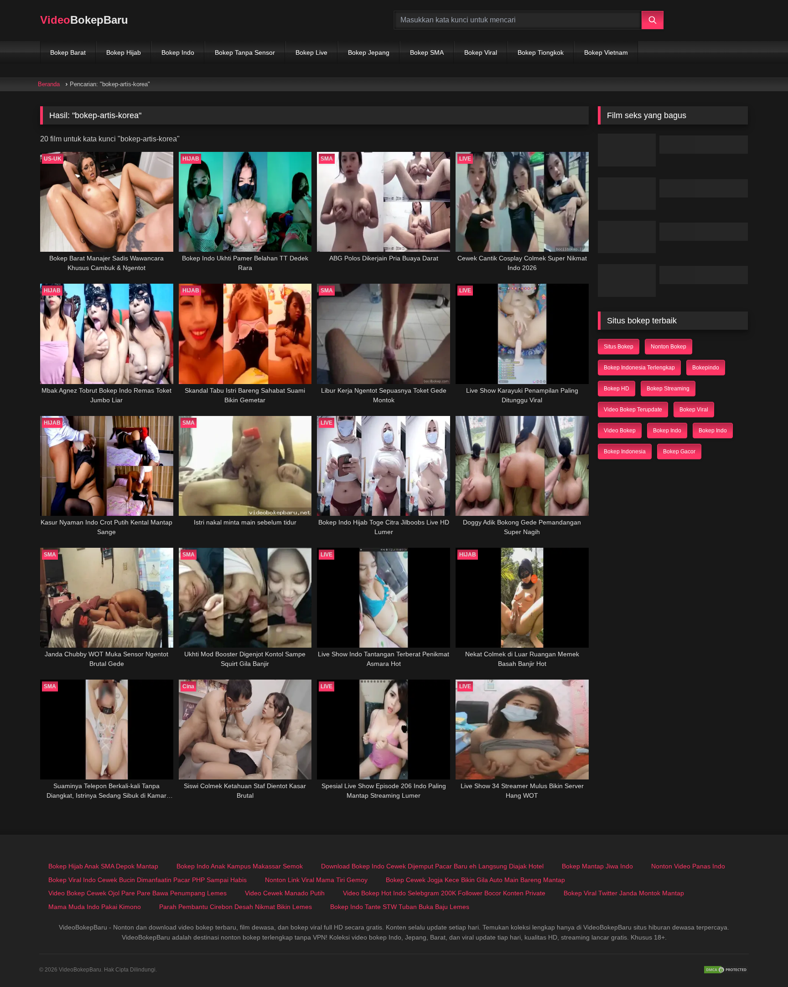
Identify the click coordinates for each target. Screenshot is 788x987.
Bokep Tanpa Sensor (245, 52)
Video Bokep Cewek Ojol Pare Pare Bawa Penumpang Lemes (137, 893)
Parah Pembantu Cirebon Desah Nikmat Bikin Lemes (235, 906)
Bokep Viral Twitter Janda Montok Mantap (624, 893)
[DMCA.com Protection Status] (726, 969)
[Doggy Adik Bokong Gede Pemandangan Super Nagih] (522, 466)
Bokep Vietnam (606, 52)
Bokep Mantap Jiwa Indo (597, 866)
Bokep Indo (177, 52)
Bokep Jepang (368, 52)
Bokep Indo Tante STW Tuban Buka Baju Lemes (399, 906)
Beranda (49, 84)
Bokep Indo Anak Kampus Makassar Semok (239, 866)
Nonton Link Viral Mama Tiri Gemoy (316, 879)
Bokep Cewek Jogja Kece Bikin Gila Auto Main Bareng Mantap (475, 879)
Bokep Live (311, 52)
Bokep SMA (427, 52)
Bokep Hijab (123, 52)
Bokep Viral (480, 52)
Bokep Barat (68, 52)
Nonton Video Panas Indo (688, 866)
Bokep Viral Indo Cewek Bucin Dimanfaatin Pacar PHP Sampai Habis (147, 879)
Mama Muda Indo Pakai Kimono (94, 906)
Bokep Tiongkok (541, 52)
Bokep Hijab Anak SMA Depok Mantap (103, 866)
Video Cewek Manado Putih (285, 893)
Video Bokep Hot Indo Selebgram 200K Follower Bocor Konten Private (444, 893)
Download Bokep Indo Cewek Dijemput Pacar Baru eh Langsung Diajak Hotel (432, 866)
